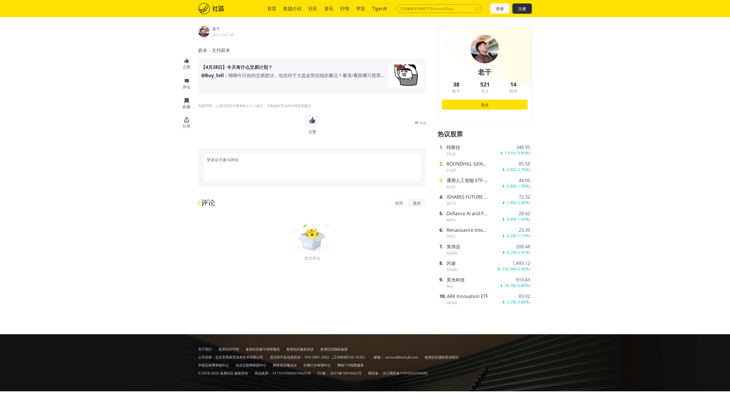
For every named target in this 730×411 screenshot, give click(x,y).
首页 (271, 8)
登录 (500, 8)
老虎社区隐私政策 (334, 349)
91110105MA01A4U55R (292, 373)
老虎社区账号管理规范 (263, 349)
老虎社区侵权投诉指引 (442, 357)
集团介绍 (292, 8)
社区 (217, 8)
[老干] (204, 31)
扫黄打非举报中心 (317, 365)
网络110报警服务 (350, 365)
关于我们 (205, 349)
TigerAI (379, 8)
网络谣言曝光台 (285, 365)
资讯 (328, 8)
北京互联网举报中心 (251, 365)
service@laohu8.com (401, 357)
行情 (344, 8)
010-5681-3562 (317, 357)
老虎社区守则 (229, 349)
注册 (522, 8)
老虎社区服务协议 (300, 349)
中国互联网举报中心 (214, 365)
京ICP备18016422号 (346, 373)
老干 (216, 28)
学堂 (360, 8)
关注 (485, 105)
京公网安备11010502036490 (405, 373)
